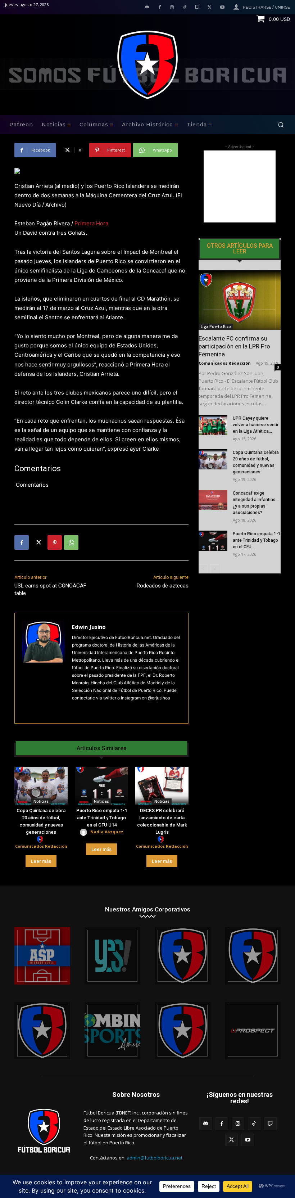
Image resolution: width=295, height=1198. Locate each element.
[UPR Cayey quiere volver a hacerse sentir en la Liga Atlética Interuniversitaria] (213, 425)
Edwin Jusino (89, 626)
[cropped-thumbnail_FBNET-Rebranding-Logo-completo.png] (253, 956)
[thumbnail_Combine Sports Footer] (112, 1030)
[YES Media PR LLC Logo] (112, 956)
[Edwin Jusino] (43, 668)
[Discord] (147, 7)
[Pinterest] (54, 542)
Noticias (41, 801)
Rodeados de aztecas (163, 585)
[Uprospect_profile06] (253, 1030)
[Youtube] (222, 7)
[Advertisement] (240, 186)
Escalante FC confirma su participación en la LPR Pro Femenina (234, 346)
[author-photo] (41, 839)
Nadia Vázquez (106, 831)
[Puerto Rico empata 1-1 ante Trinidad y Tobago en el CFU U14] (101, 786)
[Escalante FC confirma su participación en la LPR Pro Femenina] (240, 300)
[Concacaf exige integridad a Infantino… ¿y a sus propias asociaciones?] (213, 500)
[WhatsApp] (71, 542)
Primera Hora (91, 223)
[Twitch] (197, 7)
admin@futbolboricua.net (154, 1157)
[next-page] (214, 568)
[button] (281, 125)
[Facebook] (159, 7)
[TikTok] (184, 7)
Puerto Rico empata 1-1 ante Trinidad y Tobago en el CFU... (257, 540)
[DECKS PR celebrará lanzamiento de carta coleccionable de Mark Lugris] (162, 786)
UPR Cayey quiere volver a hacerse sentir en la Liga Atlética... (255, 425)
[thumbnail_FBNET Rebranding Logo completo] (182, 956)
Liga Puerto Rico (216, 326)
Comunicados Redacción (41, 846)
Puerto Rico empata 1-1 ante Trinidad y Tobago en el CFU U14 (101, 818)
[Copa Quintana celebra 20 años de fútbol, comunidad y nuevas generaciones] (41, 786)
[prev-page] (203, 568)
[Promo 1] (42, 956)
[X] (209, 7)
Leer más (41, 861)
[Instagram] (172, 7)
